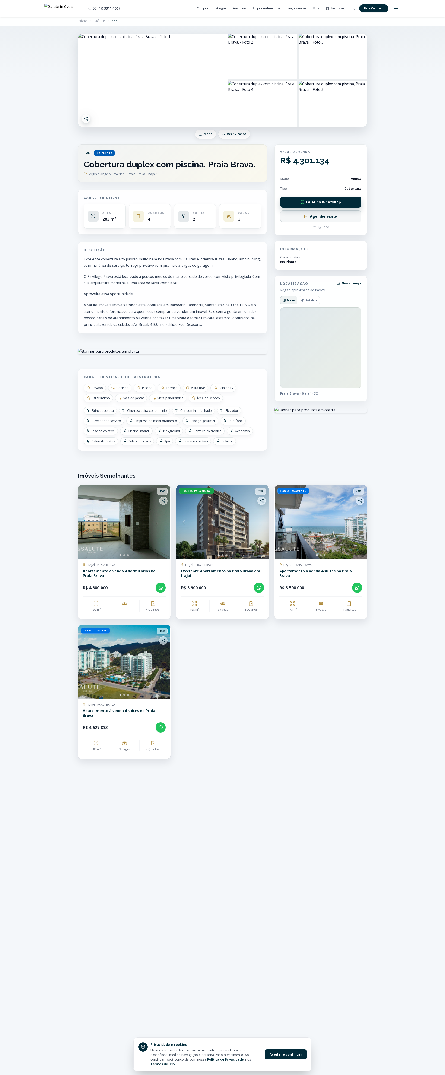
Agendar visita (323, 216)
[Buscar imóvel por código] (353, 8)
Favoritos (337, 8)
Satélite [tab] (311, 300)
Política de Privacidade (225, 1059)
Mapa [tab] (291, 300)
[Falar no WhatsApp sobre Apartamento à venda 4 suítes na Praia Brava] (357, 588)
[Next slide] (163, 522)
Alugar (221, 8)
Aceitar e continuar (286, 1054)
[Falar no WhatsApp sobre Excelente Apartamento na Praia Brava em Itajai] (259, 588)
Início (83, 21)
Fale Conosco (374, 8)
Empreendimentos (266, 8)
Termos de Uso (162, 1064)
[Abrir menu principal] (395, 8)
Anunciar (239, 8)
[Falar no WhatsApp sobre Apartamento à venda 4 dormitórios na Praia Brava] (161, 588)
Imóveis (100, 21)
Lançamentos (296, 8)
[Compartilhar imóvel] (86, 118)
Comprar (203, 8)
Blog (316, 8)
